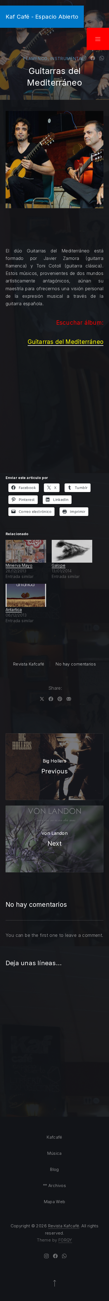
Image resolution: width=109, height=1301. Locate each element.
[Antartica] (26, 595)
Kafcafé (54, 1137)
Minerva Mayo (19, 565)
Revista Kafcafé (28, 664)
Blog (54, 1169)
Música (54, 1153)
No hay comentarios (76, 664)
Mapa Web (54, 1201)
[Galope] (72, 551)
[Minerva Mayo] (26, 551)
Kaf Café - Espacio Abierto (42, 16)
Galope (58, 565)
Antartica (14, 609)
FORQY (65, 1240)
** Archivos (54, 1185)
